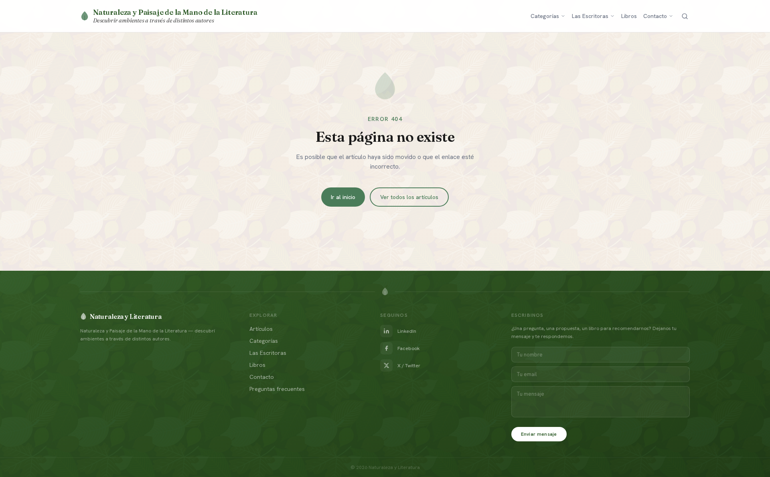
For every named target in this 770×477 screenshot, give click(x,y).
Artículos (261, 328)
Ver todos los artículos (409, 197)
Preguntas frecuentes (277, 388)
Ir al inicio (343, 197)
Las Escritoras (590, 16)
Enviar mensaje (539, 434)
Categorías (545, 16)
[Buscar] (685, 16)
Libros (629, 16)
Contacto (655, 16)
